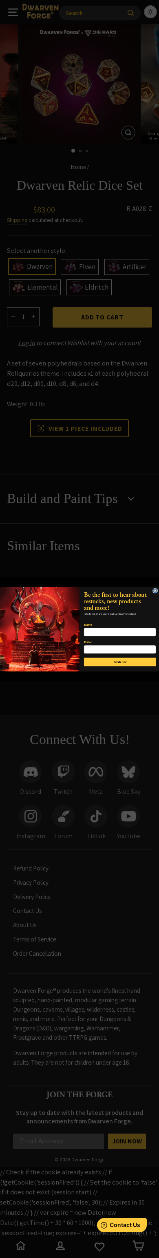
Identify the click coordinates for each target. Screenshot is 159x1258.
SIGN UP (120, 661)
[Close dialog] (155, 590)
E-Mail (88, 642)
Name (88, 625)
